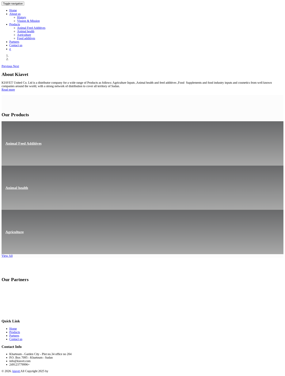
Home (13, 10)
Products (14, 332)
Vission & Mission (28, 20)
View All (7, 255)
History (21, 17)
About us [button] (15, 13)
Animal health (25, 31)
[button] (7, 66)
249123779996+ (19, 364)
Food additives (26, 38)
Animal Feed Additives (31, 27)
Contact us (15, 45)
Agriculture (24, 34)
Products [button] (14, 24)
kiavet (16, 371)
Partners (14, 41)
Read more (8, 89)
